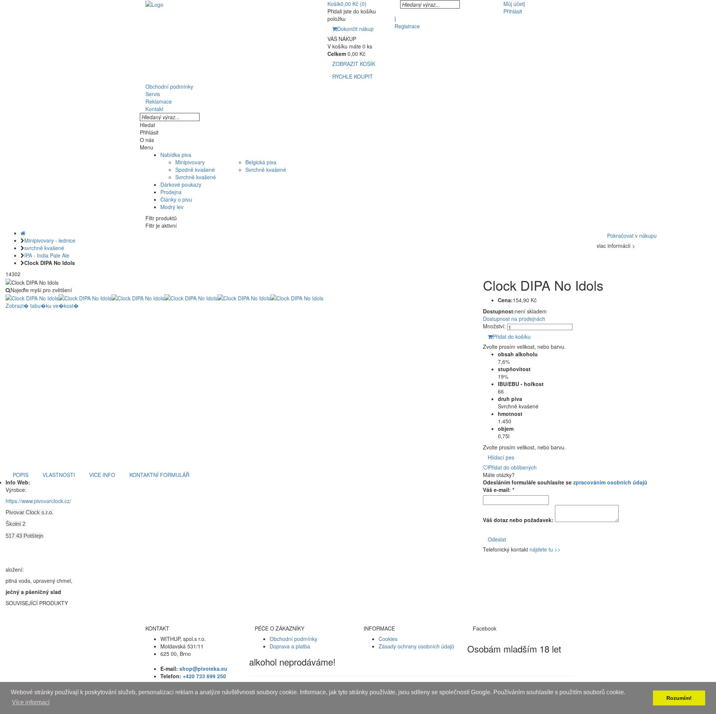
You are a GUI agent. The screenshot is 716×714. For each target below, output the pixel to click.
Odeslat (497, 539)
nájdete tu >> (545, 549)
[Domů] (23, 233)
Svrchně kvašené (195, 177)
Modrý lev (171, 207)
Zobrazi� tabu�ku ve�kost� (42, 305)
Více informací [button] (31, 702)
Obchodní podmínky (293, 638)
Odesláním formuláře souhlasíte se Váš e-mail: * (565, 485)
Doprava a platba (290, 646)
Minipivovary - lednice (49, 240)
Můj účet (513, 3)
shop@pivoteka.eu (203, 668)
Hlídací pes (501, 457)
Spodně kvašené (195, 169)
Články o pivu (176, 199)
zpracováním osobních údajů (610, 482)
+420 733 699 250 (204, 676)
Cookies (388, 638)
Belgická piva (260, 162)
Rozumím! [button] (679, 698)
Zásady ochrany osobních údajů (416, 646)
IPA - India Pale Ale (46, 255)
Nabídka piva (175, 154)
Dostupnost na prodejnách (514, 318)
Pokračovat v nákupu (632, 235)
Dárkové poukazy (180, 184)
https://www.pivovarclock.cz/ (38, 501)
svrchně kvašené (44, 248)
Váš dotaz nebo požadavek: (518, 520)
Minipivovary (190, 162)
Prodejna (171, 192)
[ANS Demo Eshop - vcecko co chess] (154, 3)
